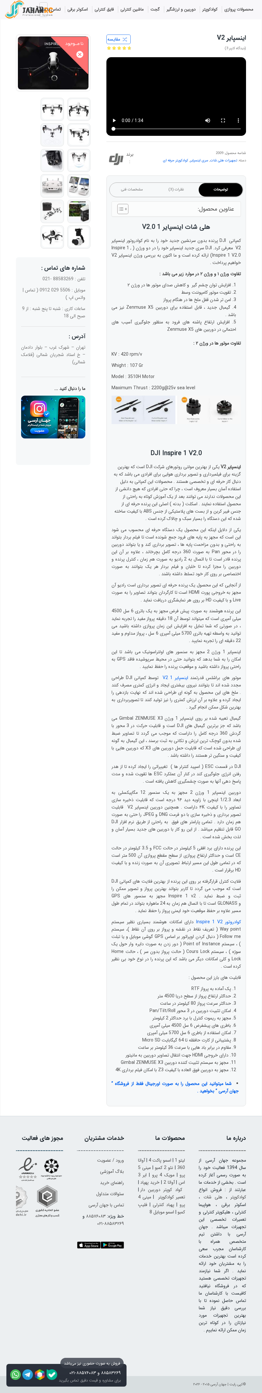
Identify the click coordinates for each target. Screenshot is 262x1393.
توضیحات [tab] (221, 189)
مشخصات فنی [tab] (132, 189)
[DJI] (116, 160)
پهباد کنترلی (163, 1204)
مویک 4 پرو (163, 1175)
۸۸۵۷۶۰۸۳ (96, 1216)
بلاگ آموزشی (112, 1171)
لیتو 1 (180, 1160)
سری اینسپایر (199, 160)
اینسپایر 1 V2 (175, 677)
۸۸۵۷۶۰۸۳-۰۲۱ (82, 1372)
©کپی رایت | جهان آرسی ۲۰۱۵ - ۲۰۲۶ (219, 1384)
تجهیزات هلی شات (223, 160)
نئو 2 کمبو (164, 1167)
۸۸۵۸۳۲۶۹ (111, 1372)
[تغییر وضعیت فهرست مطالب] (119, 209)
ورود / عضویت (110, 1160)
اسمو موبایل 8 (162, 1212)
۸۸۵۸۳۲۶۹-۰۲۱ (110, 1223)
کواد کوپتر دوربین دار (161, 1189)
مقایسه (113, 39)
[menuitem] (239, 9)
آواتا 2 (169, 1182)
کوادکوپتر (238, 1197)
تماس (30, 290)
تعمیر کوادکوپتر (171, 1197)
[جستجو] (32, 10)
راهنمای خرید (112, 1182)
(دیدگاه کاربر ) (235, 48)
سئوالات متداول (110, 1193)
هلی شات (213, 1197)
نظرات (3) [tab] (176, 189)
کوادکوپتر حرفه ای (175, 160)
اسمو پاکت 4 (160, 1160)
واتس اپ (77, 297)
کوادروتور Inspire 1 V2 (218, 921)
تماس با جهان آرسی (106, 1205)
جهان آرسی (229, 1091)
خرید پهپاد (149, 1182)
